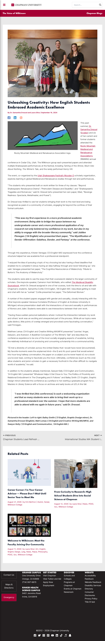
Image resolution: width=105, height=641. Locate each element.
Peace (34, 552)
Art (37, 549)
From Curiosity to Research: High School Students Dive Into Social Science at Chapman (72, 495)
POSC (91, 504)
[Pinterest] (48, 635)
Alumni (40, 502)
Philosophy (42, 552)
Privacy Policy (91, 598)
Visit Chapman (49, 575)
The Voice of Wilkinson (14, 13)
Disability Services (93, 585)
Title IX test (90, 602)
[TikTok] (61, 635)
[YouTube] (52, 635)
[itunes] (65, 635)
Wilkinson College (15, 505)
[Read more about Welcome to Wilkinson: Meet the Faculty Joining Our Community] (29, 525)
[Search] (100, 5)
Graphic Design (14, 552)
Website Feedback (93, 582)
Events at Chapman (72, 589)
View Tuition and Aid (52, 579)
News (85, 504)
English (84, 133)
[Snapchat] (70, 635)
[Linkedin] (15, 117)
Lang (23, 552)
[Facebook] (9, 117)
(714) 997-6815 (29, 582)
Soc (55, 507)
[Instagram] (21, 117)
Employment (48, 585)
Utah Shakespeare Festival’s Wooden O (56, 175)
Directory (89, 589)
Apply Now (48, 582)
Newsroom (68, 592)
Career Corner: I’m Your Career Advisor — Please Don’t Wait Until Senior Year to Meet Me (27, 493)
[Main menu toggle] (4, 5)
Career (46, 502)
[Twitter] (39, 635)
